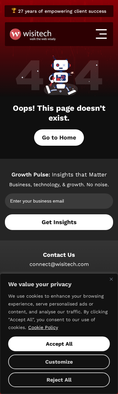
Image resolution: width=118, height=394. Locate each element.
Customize (59, 362)
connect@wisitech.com (59, 264)
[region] (59, 333)
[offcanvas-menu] (101, 34)
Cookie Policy (43, 327)
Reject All (59, 380)
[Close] (111, 279)
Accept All (59, 344)
